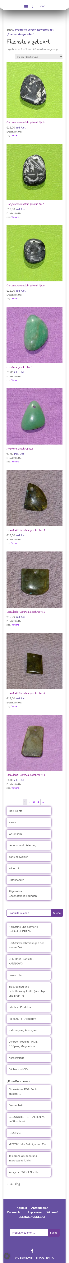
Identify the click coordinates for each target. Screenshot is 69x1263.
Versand (15, 135)
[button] (7, 1256)
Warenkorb (15, 833)
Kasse (12, 822)
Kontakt (22, 1207)
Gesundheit (16, 1105)
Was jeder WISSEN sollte (24, 1172)
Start (10, 29)
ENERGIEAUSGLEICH (32, 1216)
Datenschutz (16, 879)
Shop (42, 6)
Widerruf (14, 868)
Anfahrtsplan (39, 1207)
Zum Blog (13, 1184)
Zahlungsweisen (18, 856)
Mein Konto (15, 810)
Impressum (35, 1212)
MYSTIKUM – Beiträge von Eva (28, 1144)
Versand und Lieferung (22, 845)
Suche (57, 912)
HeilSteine (15, 1133)
